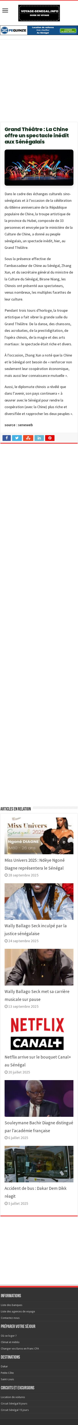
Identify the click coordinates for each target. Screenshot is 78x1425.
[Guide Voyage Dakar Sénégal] (39, 12)
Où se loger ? (9, 1335)
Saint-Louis (7, 1379)
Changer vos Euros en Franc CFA (20, 1348)
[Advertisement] (39, 83)
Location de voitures (13, 1397)
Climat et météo (10, 1342)
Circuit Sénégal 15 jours (15, 1410)
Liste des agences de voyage (18, 1311)
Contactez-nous (10, 1317)
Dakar (4, 1366)
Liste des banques (11, 1305)
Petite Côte (7, 1372)
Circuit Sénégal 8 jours (14, 1403)
